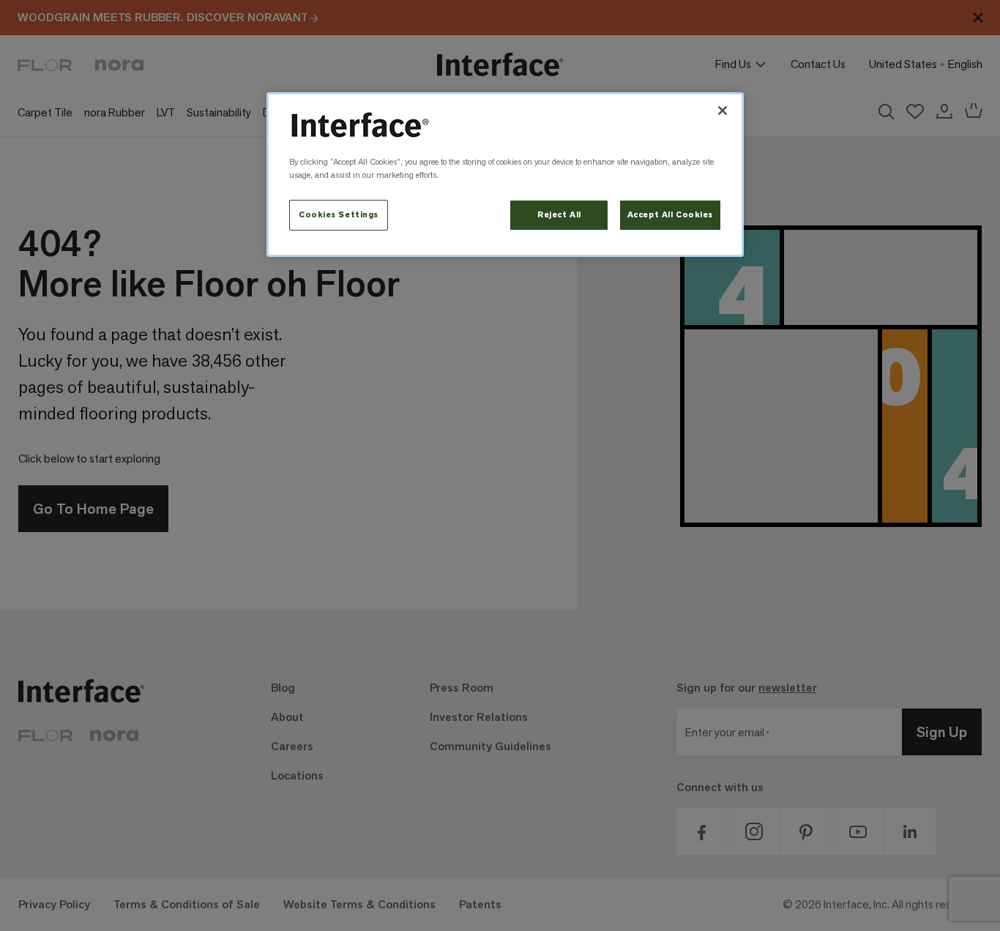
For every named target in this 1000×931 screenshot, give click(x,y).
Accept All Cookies (670, 214)
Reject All (559, 214)
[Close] (722, 110)
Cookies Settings (338, 214)
